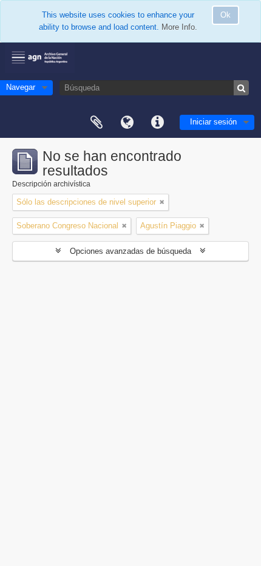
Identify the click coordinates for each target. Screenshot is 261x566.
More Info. (179, 27)
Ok (225, 14)
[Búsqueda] (241, 87)
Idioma (127, 122)
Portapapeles (96, 122)
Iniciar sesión (213, 121)
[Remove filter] (162, 202)
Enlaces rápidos (157, 122)
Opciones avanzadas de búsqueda (130, 251)
